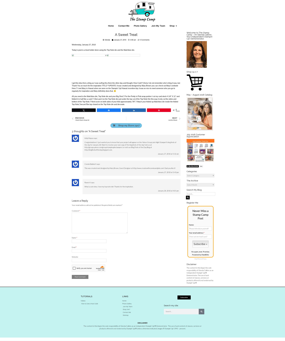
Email (74, 247)
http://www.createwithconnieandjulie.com (148, 168)
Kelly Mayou (88, 138)
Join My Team (158, 26)
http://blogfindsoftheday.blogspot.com (98, 150)
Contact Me (123, 26)
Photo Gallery (140, 26)
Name (74, 238)
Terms (199, 259)
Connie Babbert (90, 164)
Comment (76, 211)
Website (75, 257)
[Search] (201, 311)
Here (74, 88)
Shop (172, 26)
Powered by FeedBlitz (200, 255)
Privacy (204, 259)
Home (111, 26)
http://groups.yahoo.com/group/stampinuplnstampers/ (103, 147)
